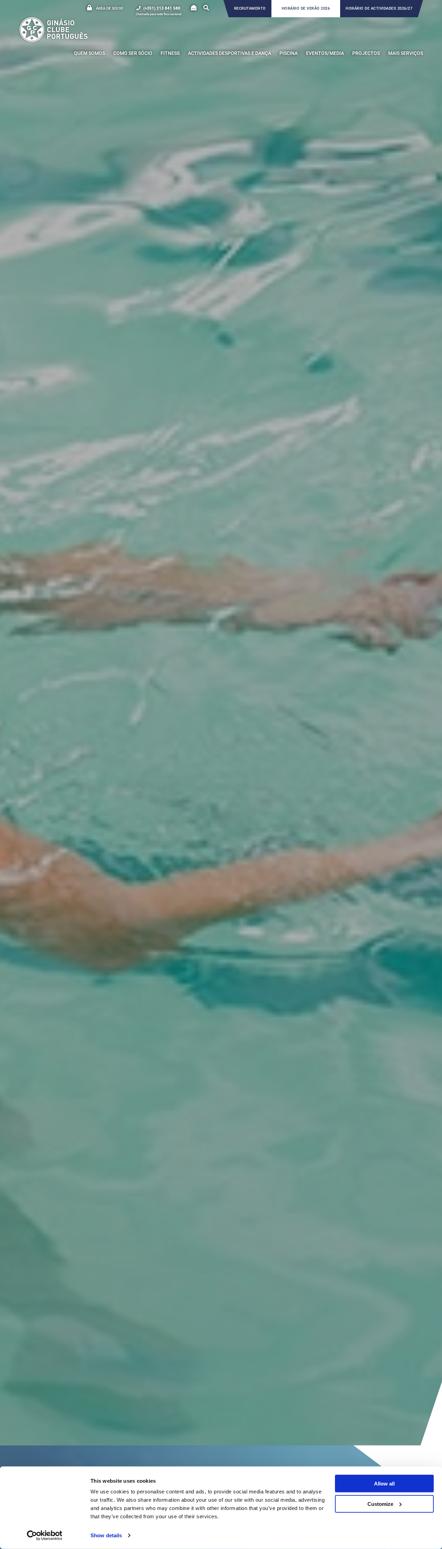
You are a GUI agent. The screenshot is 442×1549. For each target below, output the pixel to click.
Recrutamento (250, 8)
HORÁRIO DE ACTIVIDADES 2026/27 (379, 8)
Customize (380, 1504)
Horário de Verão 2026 (306, 8)
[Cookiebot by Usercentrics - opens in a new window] (45, 1535)
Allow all (384, 1484)
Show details (106, 1535)
